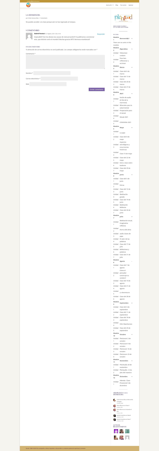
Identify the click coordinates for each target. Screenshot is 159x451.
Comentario (30, 54)
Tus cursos (123, 5)
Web (27, 84)
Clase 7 (129, 419)
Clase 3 (127, 405)
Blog (117, 5)
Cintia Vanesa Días (33, 18)
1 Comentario (43, 18)
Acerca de (109, 5)
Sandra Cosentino (121, 415)
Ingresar (131, 5)
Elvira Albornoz (120, 405)
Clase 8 (129, 415)
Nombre (29, 73)
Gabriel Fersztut (39, 33)
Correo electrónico (33, 79)
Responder (101, 34)
